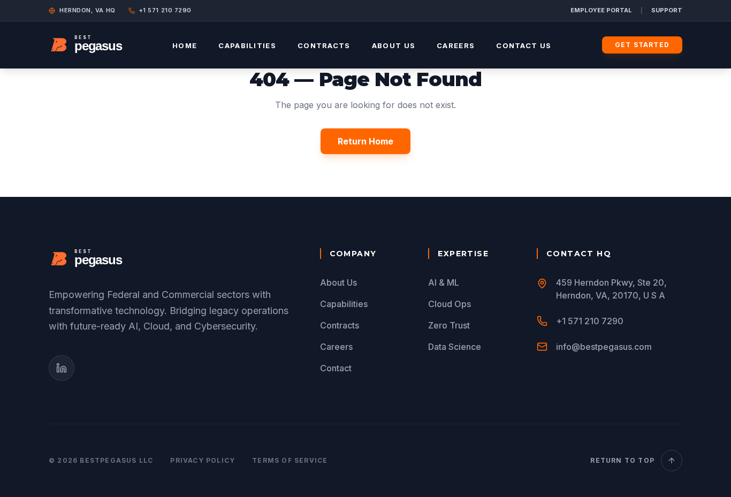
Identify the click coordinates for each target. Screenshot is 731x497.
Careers (456, 45)
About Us (393, 45)
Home (184, 45)
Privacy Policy (202, 460)
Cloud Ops (449, 304)
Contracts (324, 45)
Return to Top (622, 460)
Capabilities (247, 45)
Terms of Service (290, 460)
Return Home (365, 141)
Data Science (454, 346)
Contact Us (523, 45)
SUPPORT (666, 10)
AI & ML (443, 282)
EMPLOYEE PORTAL (601, 10)
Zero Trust (449, 325)
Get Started (642, 45)
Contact (336, 368)
